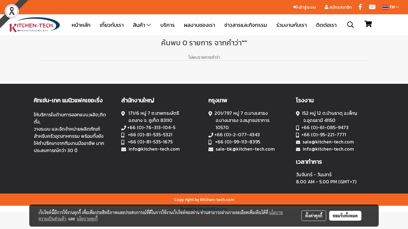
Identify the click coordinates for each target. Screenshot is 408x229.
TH (391, 7)
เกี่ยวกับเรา (112, 25)
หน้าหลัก (81, 25)
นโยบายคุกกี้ (87, 218)
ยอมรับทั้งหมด (345, 215)
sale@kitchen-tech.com (328, 141)
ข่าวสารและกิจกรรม (245, 25)
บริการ (167, 25)
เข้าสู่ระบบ (306, 7)
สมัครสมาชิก (340, 7)
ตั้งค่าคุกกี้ (313, 215)
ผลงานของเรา (199, 25)
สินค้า (139, 25)
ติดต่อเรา (326, 25)
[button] (350, 24)
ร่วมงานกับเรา (291, 25)
